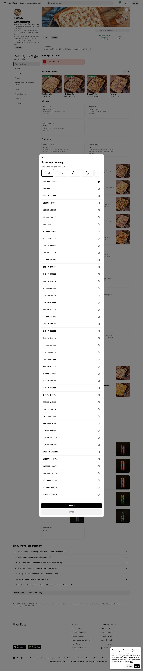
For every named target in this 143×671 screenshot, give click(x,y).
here (131, 661)
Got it (137, 666)
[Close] (42, 157)
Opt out (129, 666)
